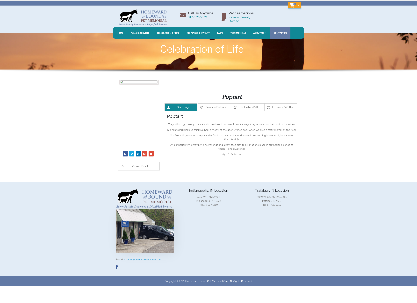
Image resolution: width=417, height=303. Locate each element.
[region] (208, 60)
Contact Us (280, 32)
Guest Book (140, 166)
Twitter (131, 153)
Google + (144, 153)
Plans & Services (140, 32)
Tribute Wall (249, 107)
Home (120, 32)
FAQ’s (220, 32)
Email (151, 153)
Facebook (125, 153)
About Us (258, 32)
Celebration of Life (168, 32)
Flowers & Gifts (282, 107)
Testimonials (238, 32)
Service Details (216, 107)
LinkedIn (138, 153)
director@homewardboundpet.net (142, 259)
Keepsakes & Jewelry (198, 32)
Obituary (183, 107)
